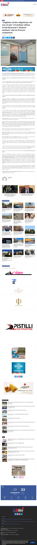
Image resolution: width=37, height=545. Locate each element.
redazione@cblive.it (6, 533)
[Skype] (9, 38)
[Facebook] (3, 38)
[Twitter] (5, 38)
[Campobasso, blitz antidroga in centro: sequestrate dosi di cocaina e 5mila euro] (18, 205)
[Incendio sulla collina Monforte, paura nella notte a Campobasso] (30, 230)
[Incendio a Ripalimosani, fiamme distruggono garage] (4, 444)
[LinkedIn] (7, 38)
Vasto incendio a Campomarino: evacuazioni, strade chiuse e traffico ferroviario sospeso (18, 233)
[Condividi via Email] (14, 38)
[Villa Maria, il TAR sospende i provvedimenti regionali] (18, 252)
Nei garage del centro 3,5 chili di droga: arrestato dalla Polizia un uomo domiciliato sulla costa (30, 210)
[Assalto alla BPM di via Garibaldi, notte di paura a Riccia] (30, 252)
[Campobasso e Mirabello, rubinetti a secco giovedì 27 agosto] (4, 411)
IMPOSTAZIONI (4, 544)
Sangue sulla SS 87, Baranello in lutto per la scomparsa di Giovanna (7, 210)
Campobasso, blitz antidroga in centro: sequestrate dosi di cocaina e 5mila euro (18, 210)
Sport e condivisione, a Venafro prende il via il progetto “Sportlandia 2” (18, 426)
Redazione (5, 35)
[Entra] (34, 5)
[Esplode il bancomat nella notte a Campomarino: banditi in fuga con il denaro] (18, 241)
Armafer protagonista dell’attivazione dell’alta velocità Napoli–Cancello (30, 245)
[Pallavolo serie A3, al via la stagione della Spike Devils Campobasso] (4, 415)
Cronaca (3, 20)
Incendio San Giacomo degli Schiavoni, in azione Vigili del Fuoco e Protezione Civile (6, 220)
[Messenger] (12, 38)
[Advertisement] (18, 10)
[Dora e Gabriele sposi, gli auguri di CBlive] (4, 419)
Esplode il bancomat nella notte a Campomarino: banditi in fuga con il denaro (18, 245)
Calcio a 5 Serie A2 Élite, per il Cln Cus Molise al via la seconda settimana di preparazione (21, 422)
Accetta (32, 542)
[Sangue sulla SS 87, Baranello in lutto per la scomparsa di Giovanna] (7, 205)
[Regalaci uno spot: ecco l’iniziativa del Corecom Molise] (4, 456)
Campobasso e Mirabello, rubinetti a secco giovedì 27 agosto (17, 410)
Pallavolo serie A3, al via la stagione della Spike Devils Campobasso (18, 414)
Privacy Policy (3, 539)
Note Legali (2, 538)
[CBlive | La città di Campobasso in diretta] (5, 4)
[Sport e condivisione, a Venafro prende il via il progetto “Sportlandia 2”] (4, 427)
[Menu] (35, 5)
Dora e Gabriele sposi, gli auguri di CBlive (14, 418)
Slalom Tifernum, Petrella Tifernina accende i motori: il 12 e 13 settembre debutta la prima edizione (18, 0)
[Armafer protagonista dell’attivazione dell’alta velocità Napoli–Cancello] (30, 241)
